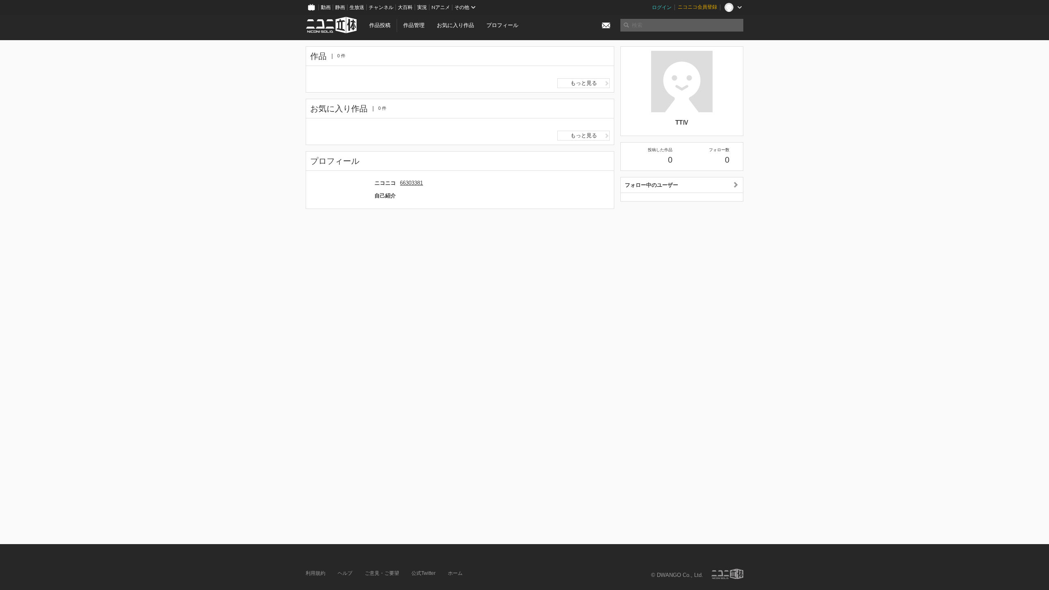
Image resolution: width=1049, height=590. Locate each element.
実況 (422, 7)
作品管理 (414, 25)
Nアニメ (440, 7)
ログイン (662, 7)
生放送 (357, 7)
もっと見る (583, 83)
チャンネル (381, 7)
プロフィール (502, 25)
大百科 (405, 7)
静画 (340, 7)
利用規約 (315, 573)
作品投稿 (380, 25)
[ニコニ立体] (727, 574)
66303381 (411, 183)
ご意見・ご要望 (382, 573)
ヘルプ (345, 573)
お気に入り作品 (455, 25)
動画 (326, 7)
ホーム (455, 573)
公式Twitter (423, 573)
